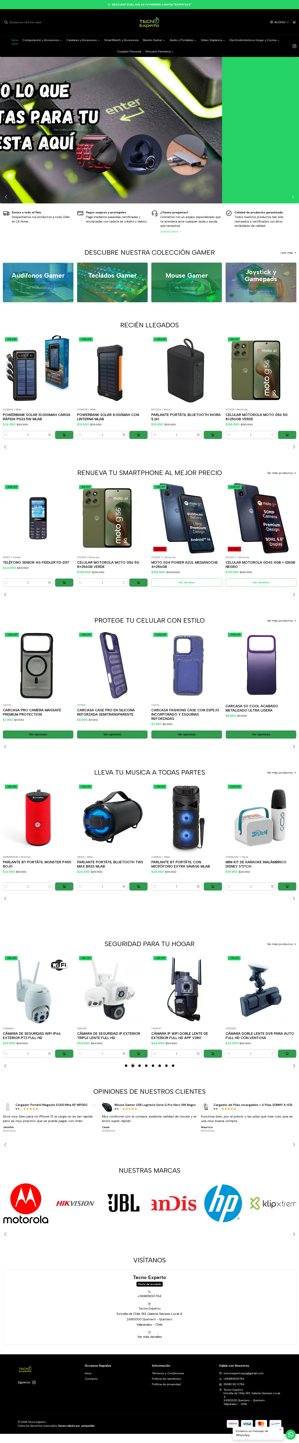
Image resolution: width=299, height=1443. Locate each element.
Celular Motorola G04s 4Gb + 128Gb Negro (186, 564)
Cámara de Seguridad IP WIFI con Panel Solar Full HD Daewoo (257, 1035)
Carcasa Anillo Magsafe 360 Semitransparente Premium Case (256, 708)
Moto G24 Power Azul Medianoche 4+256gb (110, 564)
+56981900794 (149, 1296)
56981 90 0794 (234, 1384)
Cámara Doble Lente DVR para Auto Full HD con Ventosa (185, 1035)
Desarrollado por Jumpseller (76, 1426)
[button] (126, 1065)
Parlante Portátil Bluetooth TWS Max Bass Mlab (36, 864)
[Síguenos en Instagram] (294, 46)
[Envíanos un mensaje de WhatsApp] (291, 1435)
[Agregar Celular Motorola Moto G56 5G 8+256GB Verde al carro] (213, 435)
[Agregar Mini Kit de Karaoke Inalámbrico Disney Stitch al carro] (213, 886)
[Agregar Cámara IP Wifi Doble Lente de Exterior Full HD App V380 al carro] (138, 1054)
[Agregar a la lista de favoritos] (67, 365)
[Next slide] (292, 196)
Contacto (91, 1379)
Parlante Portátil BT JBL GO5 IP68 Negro (258, 417)
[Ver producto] (8, 1107)
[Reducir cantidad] (6, 435)
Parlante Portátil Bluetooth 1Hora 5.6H (111, 417)
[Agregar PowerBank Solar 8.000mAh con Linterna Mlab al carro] (64, 435)
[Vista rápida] (67, 375)
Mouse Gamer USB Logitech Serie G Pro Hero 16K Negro (56, 1105)
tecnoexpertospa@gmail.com (244, 1373)
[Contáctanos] (186, 221)
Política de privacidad (166, 1384)
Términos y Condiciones (168, 1373)
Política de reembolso (166, 1379)
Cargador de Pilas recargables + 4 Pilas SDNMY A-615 (154, 1105)
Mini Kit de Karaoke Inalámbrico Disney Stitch (181, 864)
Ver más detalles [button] (149, 1337)
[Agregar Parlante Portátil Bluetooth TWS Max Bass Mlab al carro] (64, 886)
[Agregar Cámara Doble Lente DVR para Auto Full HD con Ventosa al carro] (213, 1054)
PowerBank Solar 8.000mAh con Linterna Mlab (34, 417)
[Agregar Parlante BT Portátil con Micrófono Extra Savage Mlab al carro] (138, 886)
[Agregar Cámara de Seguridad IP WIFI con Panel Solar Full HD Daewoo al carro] (287, 1054)
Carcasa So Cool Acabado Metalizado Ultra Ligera (177, 708)
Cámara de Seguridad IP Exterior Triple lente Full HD (34, 1035)
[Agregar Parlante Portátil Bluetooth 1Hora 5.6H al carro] (138, 435)
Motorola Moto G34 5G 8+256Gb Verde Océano (257, 564)
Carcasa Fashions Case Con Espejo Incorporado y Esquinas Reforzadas (111, 714)
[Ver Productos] (149, 130)
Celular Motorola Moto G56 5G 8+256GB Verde (182, 417)
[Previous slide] (7, 196)
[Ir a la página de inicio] (149, 22)
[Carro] (294, 22)
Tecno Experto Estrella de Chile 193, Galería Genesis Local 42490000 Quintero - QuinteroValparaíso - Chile (149, 1316)
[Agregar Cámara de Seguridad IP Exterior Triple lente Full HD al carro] (64, 1054)
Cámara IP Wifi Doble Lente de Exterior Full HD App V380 (105, 1035)
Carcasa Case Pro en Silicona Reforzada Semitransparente (32, 712)
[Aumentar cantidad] (50, 435)
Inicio (88, 1373)
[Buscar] (5, 22)
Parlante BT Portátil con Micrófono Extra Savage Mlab (106, 864)
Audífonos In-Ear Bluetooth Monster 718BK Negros (251, 1105)
